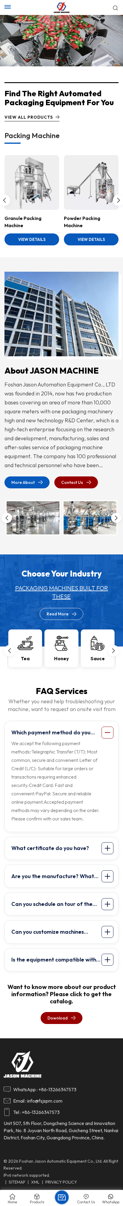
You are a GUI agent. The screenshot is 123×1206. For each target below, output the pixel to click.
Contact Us (72, 482)
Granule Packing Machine (22, 221)
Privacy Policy (61, 1182)
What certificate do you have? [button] (50, 848)
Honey (61, 658)
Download (57, 1018)
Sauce (97, 658)
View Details (32, 239)
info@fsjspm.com (44, 1101)
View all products (28, 117)
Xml (35, 1182)
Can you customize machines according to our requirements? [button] (51, 933)
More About (23, 482)
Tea (25, 658)
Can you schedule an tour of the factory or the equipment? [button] (52, 905)
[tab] (62, 733)
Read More (57, 614)
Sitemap (17, 1182)
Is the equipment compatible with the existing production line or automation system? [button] (53, 961)
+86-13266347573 (57, 1089)
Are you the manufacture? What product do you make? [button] (52, 877)
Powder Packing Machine (82, 221)
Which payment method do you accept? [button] (50, 734)
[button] (58, 60)
